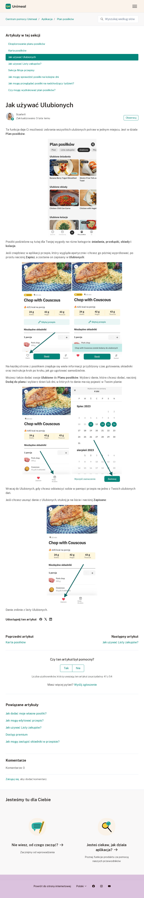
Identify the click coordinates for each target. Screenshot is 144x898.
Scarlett (21, 114)
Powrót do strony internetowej (52, 886)
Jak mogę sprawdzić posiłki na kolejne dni (33, 76)
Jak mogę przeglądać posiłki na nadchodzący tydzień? (41, 83)
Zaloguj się (12, 779)
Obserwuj (131, 117)
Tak (66, 668)
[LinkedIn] (50, 619)
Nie (78, 668)
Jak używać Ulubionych (22, 57)
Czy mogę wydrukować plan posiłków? (31, 90)
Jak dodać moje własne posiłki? (26, 713)
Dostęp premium (17, 734)
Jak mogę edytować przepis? (25, 720)
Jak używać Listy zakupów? (120, 642)
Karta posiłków (16, 642)
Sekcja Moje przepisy (21, 70)
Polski (80, 886)
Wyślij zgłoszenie (85, 684)
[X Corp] (45, 619)
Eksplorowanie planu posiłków (26, 43)
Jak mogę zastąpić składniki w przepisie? (33, 741)
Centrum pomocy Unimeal (21, 19)
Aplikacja (47, 19)
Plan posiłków (65, 19)
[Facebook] (40, 619)
